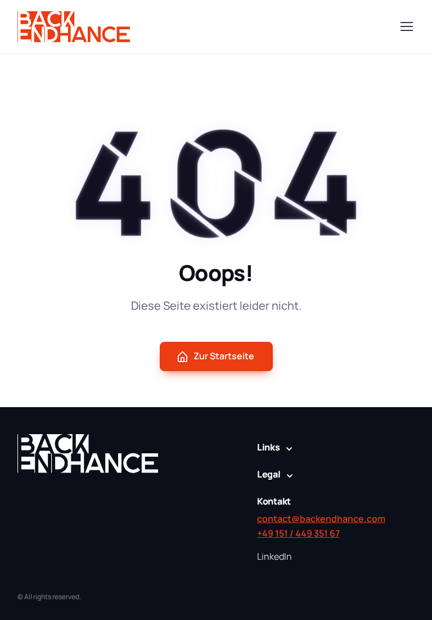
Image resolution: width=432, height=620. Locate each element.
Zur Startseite (224, 356)
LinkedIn (274, 556)
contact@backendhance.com (321, 518)
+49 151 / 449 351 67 (298, 533)
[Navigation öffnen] (406, 26)
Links (268, 447)
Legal (269, 474)
